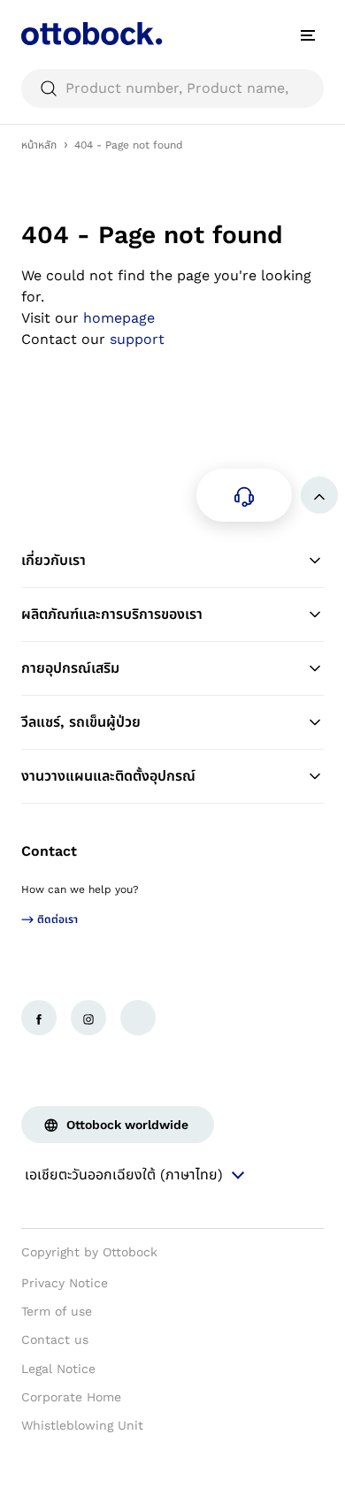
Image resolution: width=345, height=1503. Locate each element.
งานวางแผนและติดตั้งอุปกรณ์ (108, 775)
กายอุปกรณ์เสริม (70, 668)
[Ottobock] (92, 35)
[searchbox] (172, 88)
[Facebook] (39, 1017)
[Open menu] (308, 35)
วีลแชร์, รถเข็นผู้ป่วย (81, 721)
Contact (49, 851)
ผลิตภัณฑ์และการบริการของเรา (112, 614)
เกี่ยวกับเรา (53, 560)
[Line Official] (138, 1017)
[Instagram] (88, 1017)
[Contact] (244, 495)
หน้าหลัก (39, 145)
